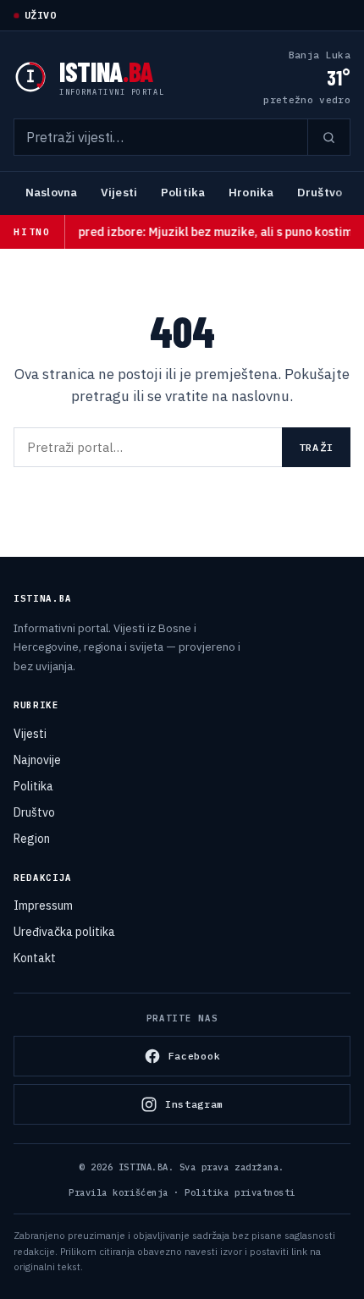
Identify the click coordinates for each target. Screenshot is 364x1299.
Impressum (43, 905)
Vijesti (119, 192)
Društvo (319, 192)
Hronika (251, 192)
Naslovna (51, 192)
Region (32, 838)
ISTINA (106, 71)
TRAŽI (316, 447)
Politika (183, 192)
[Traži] (328, 137)
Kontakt (35, 958)
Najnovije (37, 760)
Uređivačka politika (64, 931)
